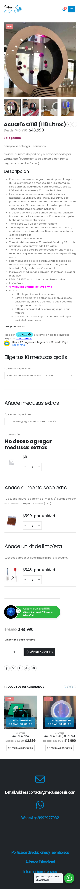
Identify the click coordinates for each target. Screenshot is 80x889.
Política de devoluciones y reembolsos (40, 852)
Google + (27, 668)
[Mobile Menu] (71, 9)
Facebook (7, 668)
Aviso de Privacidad (40, 862)
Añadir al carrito (42, 651)
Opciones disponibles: (18, 368)
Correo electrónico (34, 668)
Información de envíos (40, 871)
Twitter (13, 668)
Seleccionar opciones (20, 748)
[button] (8, 60)
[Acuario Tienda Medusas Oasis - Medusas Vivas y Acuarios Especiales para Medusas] (13, 9)
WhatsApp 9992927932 (40, 818)
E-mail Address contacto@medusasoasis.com (40, 792)
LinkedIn (20, 668)
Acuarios (21, 326)
